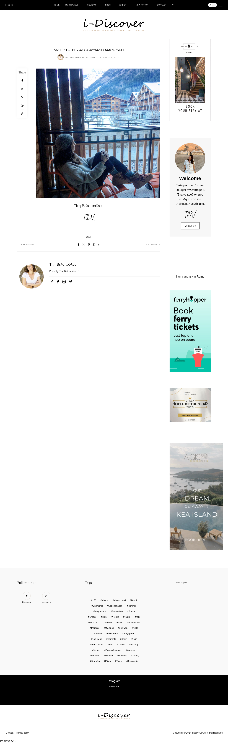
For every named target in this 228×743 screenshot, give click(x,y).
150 (94, 600)
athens (105, 600)
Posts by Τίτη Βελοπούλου (63, 271)
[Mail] (12, 5)
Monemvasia (134, 622)
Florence (132, 606)
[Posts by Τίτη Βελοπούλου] (60, 57)
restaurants (112, 633)
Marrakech (94, 622)
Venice (97, 650)
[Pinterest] (22, 97)
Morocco (95, 628)
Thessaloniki (97, 644)
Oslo (136, 628)
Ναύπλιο (95, 661)
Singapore (129, 633)
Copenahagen (115, 606)
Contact (162, 5)
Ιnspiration (141, 5)
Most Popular (181, 582)
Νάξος (136, 655)
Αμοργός (131, 650)
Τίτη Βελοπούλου (85, 57)
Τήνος (119, 661)
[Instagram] (9, 5)
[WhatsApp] (22, 105)
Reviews (92, 5)
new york (123, 628)
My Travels (72, 5)
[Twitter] (22, 89)
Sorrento (112, 639)
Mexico (108, 622)
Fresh (108, 5)
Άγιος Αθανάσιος (114, 650)
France (132, 611)
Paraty (98, 633)
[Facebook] (5, 5)
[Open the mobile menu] (220, 5)
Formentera (117, 611)
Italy (138, 617)
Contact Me (190, 226)
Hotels (116, 617)
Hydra (127, 617)
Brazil (134, 600)
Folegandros (100, 611)
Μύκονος (122, 655)
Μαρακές (95, 655)
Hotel (104, 617)
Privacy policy (22, 733)
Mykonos (109, 628)
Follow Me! (114, 686)
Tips (111, 644)
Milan (120, 622)
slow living (97, 639)
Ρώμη (108, 661)
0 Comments (153, 244)
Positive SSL (8, 741)
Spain (124, 639)
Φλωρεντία (133, 661)
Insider (122, 5)
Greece (93, 617)
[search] (173, 5)
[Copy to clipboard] (22, 113)
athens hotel (120, 600)
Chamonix (98, 606)
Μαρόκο (109, 655)
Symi (135, 639)
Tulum (121, 644)
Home (57, 5)
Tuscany (134, 644)
